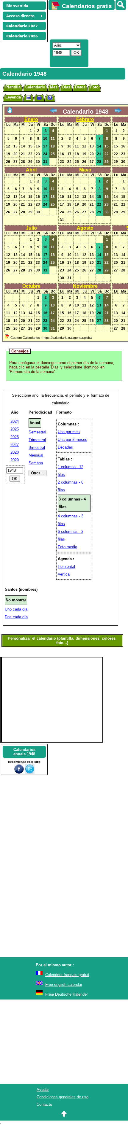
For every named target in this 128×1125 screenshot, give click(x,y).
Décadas (65, 447)
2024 (14, 421)
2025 (14, 429)
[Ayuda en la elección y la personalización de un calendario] (50, 98)
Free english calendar (63, 984)
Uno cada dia (16, 609)
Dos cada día (16, 617)
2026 (14, 437)
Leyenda (13, 97)
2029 (14, 460)
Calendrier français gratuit (67, 975)
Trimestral (37, 440)
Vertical (64, 574)
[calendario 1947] (53, 111)
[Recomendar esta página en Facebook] (19, 772)
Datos (80, 87)
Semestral (37, 432)
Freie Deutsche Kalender (66, 994)
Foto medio (67, 547)
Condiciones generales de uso (62, 1097)
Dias (66, 87)
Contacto (44, 1104)
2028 (14, 452)
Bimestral (37, 447)
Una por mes (69, 432)
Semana (36, 463)
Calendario (35, 87)
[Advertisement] (85, 24)
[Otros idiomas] (120, 5)
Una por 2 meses (72, 439)
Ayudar (43, 1089)
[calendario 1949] (117, 111)
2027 (14, 444)
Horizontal (66, 566)
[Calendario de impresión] (39, 98)
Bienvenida (17, 5)
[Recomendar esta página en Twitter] (30, 772)
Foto (94, 87)
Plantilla (13, 87)
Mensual (36, 455)
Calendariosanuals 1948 (24, 751)
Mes (53, 87)
